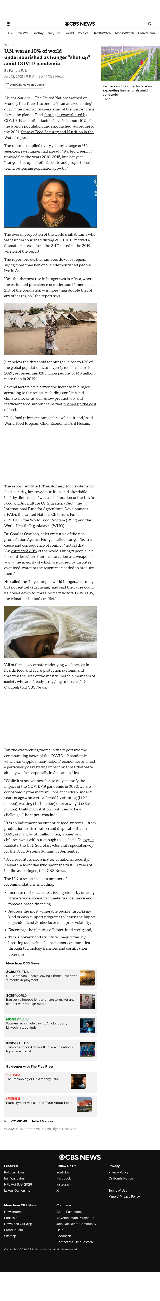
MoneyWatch (124, 33)
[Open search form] (150, 23)
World (69, 33)
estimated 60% (24, 551)
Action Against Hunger (34, 539)
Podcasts (10, 1218)
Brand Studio (13, 1230)
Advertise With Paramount (75, 1218)
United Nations (42, 1121)
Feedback (63, 1236)
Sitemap (10, 1236)
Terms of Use (118, 1190)
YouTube (62, 1172)
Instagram (63, 1184)
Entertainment (148, 33)
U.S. (9, 33)
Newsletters (12, 1211)
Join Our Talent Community (76, 1224)
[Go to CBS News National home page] (80, 24)
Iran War (22, 33)
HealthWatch (101, 33)
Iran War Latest (14, 1178)
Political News (14, 1172)
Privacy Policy (119, 1172)
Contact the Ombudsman (74, 1242)
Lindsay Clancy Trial (46, 33)
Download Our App (18, 1224)
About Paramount (69, 1211)
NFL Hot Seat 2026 (18, 1184)
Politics (83, 33)
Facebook (63, 1178)
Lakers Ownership (17, 1190)
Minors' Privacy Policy (124, 1196)
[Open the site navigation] (31, 24)
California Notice (121, 1178)
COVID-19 (19, 1121)
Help (59, 1230)
